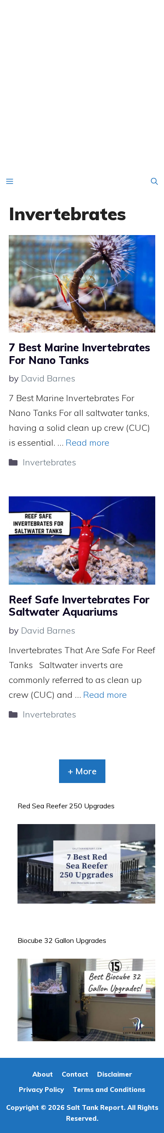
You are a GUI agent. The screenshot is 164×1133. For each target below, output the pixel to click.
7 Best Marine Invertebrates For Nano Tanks (79, 354)
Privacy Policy (41, 1089)
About (42, 1074)
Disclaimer (114, 1074)
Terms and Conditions (109, 1089)
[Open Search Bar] (154, 181)
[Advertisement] (82, 86)
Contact (75, 1074)
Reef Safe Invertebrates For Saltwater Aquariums (79, 606)
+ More (82, 771)
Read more (87, 442)
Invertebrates (49, 462)
